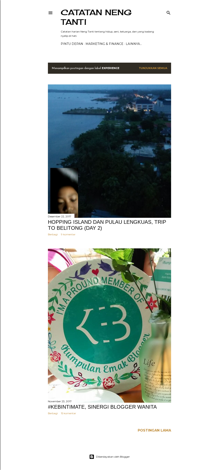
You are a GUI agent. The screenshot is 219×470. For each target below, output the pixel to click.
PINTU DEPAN (72, 44)
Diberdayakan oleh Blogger (113, 456)
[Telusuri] (168, 12)
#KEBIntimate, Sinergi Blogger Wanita (102, 407)
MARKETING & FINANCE (104, 44)
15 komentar (68, 413)
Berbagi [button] (53, 234)
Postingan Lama (154, 430)
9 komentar (68, 234)
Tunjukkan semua (153, 68)
